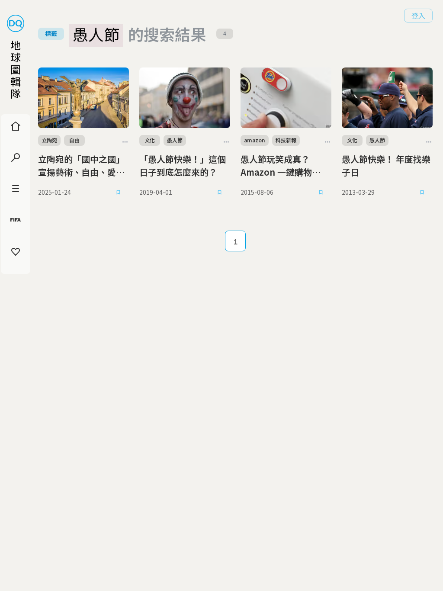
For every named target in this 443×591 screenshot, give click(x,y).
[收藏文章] (118, 192)
